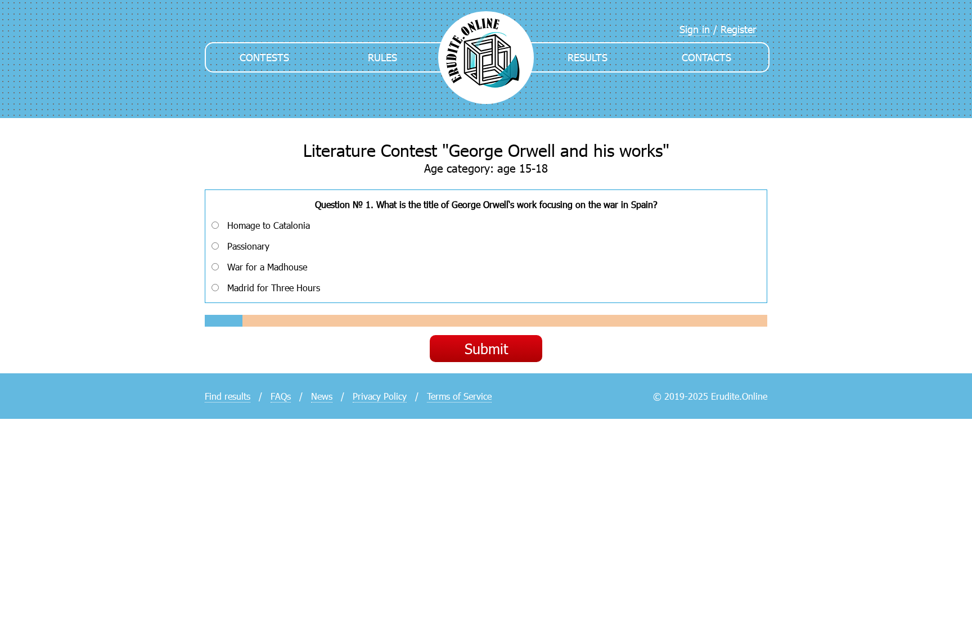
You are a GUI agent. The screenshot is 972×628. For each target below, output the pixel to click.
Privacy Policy (380, 396)
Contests (264, 57)
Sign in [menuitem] (695, 28)
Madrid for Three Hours (273, 287)
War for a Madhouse (267, 267)
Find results (227, 396)
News (321, 396)
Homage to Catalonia (268, 225)
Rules (382, 57)
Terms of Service (459, 396)
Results (588, 57)
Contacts (706, 57)
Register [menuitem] (738, 28)
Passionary (248, 246)
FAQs (281, 396)
